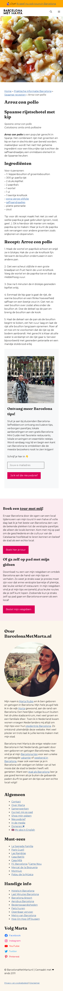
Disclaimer (35, 983)
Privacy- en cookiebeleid (16, 983)
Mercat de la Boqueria (24, 867)
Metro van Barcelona (23, 915)
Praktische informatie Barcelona (32, 91)
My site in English (25, 829)
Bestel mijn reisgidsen (19, 609)
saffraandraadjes (15, 202)
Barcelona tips (29, 754)
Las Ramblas (18, 853)
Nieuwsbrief (18, 819)
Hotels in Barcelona (22, 890)
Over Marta (18, 805)
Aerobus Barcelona (22, 901)
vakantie (26, 757)
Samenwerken (20, 808)
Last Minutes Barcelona (25, 894)
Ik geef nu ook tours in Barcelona (36, 3)
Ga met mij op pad (22, 812)
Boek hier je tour (16, 549)
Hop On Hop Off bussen (25, 919)
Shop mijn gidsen (21, 815)
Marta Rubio (26, 701)
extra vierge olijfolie (17, 198)
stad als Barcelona (39, 771)
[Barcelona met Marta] (12, 11)
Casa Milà (16, 860)
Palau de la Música (22, 874)
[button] (51, 11)
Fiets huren (18, 908)
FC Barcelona (19, 864)
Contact (16, 801)
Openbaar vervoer (22, 912)
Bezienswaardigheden (24, 904)
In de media (18, 822)
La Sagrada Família (22, 846)
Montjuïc (16, 871)
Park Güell (17, 849)
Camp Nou (35, 864)
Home (8, 91)
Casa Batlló (17, 856)
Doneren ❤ (17, 826)
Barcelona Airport (21, 897)
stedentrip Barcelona (38, 726)
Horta (21, 708)
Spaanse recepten (15, 94)
